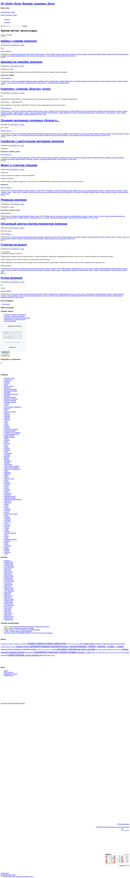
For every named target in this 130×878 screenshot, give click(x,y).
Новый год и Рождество (12, 469)
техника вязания (52, 83)
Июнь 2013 (7, 610)
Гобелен (7, 403)
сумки (118, 113)
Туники (6, 536)
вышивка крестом (113, 644)
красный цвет (118, 649)
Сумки (45, 111)
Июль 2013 (7, 608)
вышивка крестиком (100, 644)
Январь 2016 (8, 575)
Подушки (7, 490)
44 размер (49, 190)
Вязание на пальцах (11, 399)
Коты (6, 445)
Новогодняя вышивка (11, 467)
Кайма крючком (40, 54)
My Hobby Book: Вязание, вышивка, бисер (28, 3)
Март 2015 (7, 586)
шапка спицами (84, 135)
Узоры (6, 538)
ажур (82, 644)
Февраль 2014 (9, 599)
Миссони (7, 456)
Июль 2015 (7, 583)
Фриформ (7, 541)
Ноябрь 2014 (8, 589)
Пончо (6, 491)
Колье (6, 442)
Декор (32, 54)
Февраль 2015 (9, 587)
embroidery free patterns (20, 644)
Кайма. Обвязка (9, 437)
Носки (6, 471)
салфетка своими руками (48, 159)
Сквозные (7, 522)
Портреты (7, 494)
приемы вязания (30, 83)
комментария (64, 83)
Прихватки (48, 237)
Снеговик (7, 525)
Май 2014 (7, 594)
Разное (6, 512)
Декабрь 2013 (8, 600)
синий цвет (101, 652)
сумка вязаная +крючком (69, 270)
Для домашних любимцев (12, 407)
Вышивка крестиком (11, 394)
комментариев (10, 674)
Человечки (7, 546)
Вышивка (7, 392)
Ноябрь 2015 (8, 578)
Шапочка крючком (10, 321)
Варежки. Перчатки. (10, 391)
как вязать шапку (54, 135)
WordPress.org (9, 675)
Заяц (6, 421)
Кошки (6, 447)
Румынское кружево (11, 514)
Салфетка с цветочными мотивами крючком (32, 141)
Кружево (41, 268)
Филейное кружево (10, 539)
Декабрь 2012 (8, 619)
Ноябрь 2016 (8, 564)
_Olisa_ (22, 45)
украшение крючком (7, 297)
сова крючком (30, 56)
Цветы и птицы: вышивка (23, 631)
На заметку (7, 461)
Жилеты (7, 418)
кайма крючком (112, 54)
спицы (106, 652)
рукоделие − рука (83, 652)
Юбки (6, 554)
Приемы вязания (9, 496)
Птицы (6, 506)
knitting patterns (55, 54)
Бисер (6, 384)
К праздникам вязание (11, 434)
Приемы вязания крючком (12, 499)
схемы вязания (61, 56)
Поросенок (7, 493)
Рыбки (6, 515)
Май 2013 (7, 611)
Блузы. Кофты (9, 386)
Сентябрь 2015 (9, 581)
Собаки (6, 526)
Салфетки (33, 157)
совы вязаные (40, 56)
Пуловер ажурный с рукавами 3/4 (15, 314)
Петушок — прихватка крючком (14, 316)
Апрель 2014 (8, 595)
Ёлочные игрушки (10, 411)
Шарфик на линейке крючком (21, 61)
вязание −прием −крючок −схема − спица (20, 113)
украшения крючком (30, 114)
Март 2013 (7, 615)
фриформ (52, 655)
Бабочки (7, 381)
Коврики (7, 440)
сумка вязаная (100, 113)
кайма (104, 54)
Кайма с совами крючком (19, 40)
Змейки (6, 426)
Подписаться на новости (15, 326)
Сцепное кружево (10, 533)
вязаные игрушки (7, 649)
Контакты (7, 22)
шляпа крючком (95, 135)
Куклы (6, 451)
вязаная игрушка (10, 646)
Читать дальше (6, 51)
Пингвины (7, 483)
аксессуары (65, 54)
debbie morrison (9, 629)
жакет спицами (22, 192)
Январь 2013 (8, 618)
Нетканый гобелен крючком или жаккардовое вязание (31, 626)
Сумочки (51, 111)
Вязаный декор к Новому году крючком (17, 318)
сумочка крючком (6, 114)
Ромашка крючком (14, 199)
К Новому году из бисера (12, 432)
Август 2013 (8, 607)
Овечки (6, 477)
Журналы (54, 133)
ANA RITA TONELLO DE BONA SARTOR (17, 633)
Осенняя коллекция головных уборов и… (30, 120)
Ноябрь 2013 (8, 602)
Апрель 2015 (8, 584)
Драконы (7, 408)
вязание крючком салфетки (102, 157)
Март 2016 (7, 573)
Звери (6, 423)
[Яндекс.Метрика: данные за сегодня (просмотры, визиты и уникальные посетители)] (123, 824)
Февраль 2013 (9, 616)
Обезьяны (7, 474)
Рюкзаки (7, 517)
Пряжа (6, 504)
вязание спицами (81, 54)
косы (71, 192)
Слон (6, 523)
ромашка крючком (36, 218)
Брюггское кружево (10, 389)
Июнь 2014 (7, 592)
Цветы (37, 216)
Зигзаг (6, 424)
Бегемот (7, 383)
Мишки (6, 458)
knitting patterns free (66, 81)
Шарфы (41, 81)
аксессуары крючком (87, 294)
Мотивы (41, 237)
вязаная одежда (87, 81)
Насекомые (8, 464)
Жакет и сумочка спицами (19, 165)
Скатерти (7, 520)
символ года (94, 652)
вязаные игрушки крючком (25, 649)
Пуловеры (7, 509)
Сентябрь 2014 (9, 591)
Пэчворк (7, 510)
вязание (72, 54)
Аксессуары (16, 81)
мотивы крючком (122, 54)
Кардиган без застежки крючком (14, 319)
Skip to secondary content (9, 15)
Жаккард (7, 415)
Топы (6, 534)
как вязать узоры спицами (61, 192)
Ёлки (5, 410)
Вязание (14, 54)
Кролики (7, 448)
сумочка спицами (111, 192)
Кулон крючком (12, 277)
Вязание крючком (23, 54)
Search (3, 26)
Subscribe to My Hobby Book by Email (13, 703)
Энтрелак (7, 552)
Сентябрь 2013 (9, 605)
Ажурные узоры (9, 378)
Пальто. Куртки (9, 478)
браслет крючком (109, 111)
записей (8, 672)
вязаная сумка (98, 268)
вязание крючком (105, 81)
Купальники (8, 453)
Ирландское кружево (11, 429)
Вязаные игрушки (10, 402)
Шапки (60, 133)
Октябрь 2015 (8, 579)
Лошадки (7, 455)
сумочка (123, 113)
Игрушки (7, 427)
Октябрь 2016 (8, 565)
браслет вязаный (97, 111)
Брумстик (7, 387)
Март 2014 (7, 597)
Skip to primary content (8, 12)
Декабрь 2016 (8, 562)
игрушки (53, 649)
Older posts (5, 304)
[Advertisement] (8, 368)
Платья (6, 485)
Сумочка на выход (14, 244)
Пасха (6, 480)
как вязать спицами (42, 135)
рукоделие (4, 56)
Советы (6, 528)
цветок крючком (84, 218)
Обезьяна (7, 472)
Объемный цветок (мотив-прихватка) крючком (34, 223)
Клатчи (6, 439)
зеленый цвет (40, 649)
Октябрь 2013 (8, 603)
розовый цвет (81, 295)
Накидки (7, 463)
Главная (7, 19)
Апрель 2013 (8, 613)
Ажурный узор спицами (44, 633)
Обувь (6, 475)
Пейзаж (6, 482)
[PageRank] (5, 873)
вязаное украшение (34, 295)
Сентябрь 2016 (9, 567)
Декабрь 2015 (8, 576)
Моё (68, 643)
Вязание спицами (44, 133)
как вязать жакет (33, 192)
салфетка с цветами (32, 159)
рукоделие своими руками (16, 56)
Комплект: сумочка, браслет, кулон (25, 88)
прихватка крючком (29, 238)
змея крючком (47, 649)
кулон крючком (53, 113)
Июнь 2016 (7, 568)
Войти (6, 670)
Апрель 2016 (8, 572)
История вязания (10, 431)
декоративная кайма (94, 54)
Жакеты (32, 190)
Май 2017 (7, 560)
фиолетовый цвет (44, 655)
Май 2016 (7, 570)
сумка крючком (51, 56)
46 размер (56, 190)
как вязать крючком (18, 83)
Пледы (6, 486)
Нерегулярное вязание (11, 466)
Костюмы (7, 443)
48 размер (64, 190)
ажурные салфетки (59, 157)
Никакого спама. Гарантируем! (12, 342)
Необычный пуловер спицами (24, 628)
